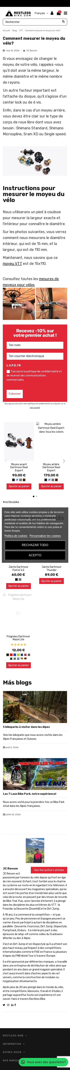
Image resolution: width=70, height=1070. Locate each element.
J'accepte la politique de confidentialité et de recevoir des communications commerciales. (34, 375)
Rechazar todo (35, 545)
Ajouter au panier (19, 486)
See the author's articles (49, 870)
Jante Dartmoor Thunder (51, 568)
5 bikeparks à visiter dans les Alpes (26, 727)
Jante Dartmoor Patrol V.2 (18, 568)
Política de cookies (15, 535)
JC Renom (31, 50)
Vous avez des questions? (46, 1062)
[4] (21, 644)
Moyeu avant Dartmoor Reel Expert (19, 467)
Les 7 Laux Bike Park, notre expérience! (29, 793)
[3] (18, 644)
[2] (15, 644)
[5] (25, 644)
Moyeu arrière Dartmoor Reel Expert (51, 467)
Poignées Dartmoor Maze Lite (18, 638)
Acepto (35, 555)
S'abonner (15, 393)
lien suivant (35, 408)
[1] (12, 644)
